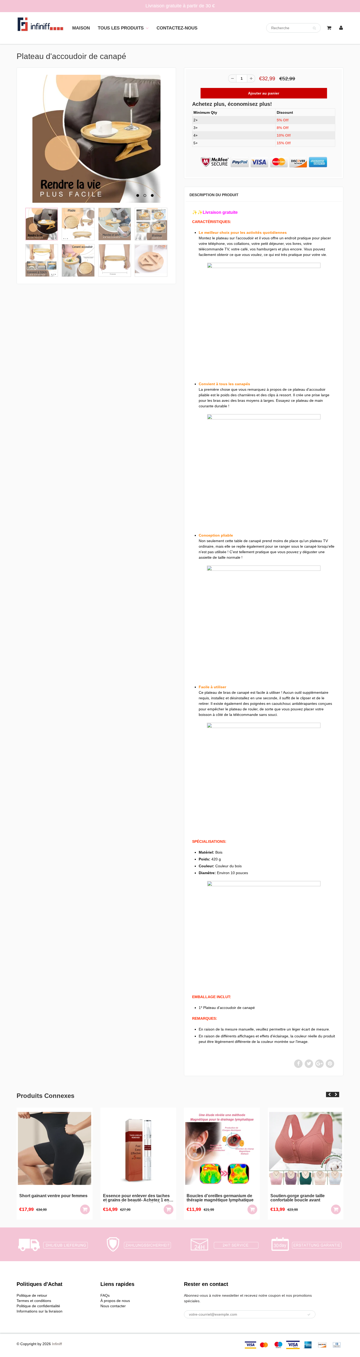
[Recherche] (314, 28)
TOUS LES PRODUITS (121, 28)
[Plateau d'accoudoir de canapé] (96, 139)
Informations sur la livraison (39, 1311)
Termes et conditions (34, 1301)
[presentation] (329, 1094)
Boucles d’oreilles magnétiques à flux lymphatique (304, 1198)
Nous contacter (113, 1306)
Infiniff (57, 1344)
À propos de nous (115, 1301)
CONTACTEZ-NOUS (177, 28)
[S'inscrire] (309, 1314)
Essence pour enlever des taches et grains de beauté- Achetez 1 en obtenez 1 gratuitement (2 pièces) (53, 1198)
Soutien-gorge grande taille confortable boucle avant (215, 1198)
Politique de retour (32, 1295)
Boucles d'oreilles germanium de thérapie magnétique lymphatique (137, 1198)
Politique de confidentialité (38, 1306)
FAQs (105, 1295)
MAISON (81, 28)
